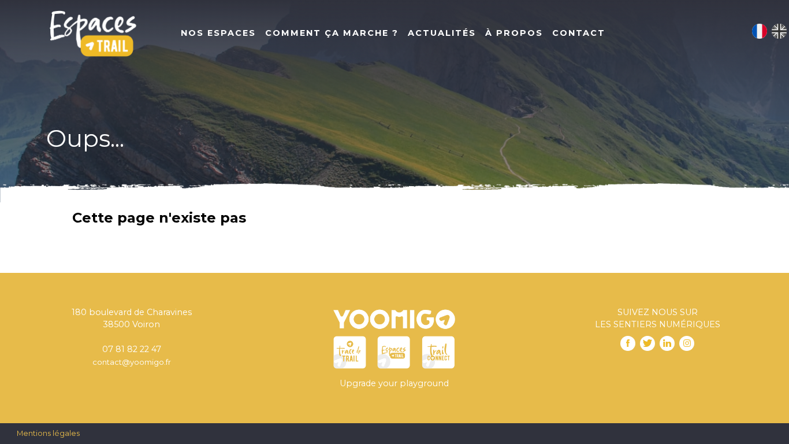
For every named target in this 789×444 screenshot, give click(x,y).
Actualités (442, 33)
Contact (578, 33)
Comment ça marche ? (332, 33)
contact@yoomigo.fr (131, 362)
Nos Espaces (218, 33)
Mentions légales (48, 433)
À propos (514, 33)
